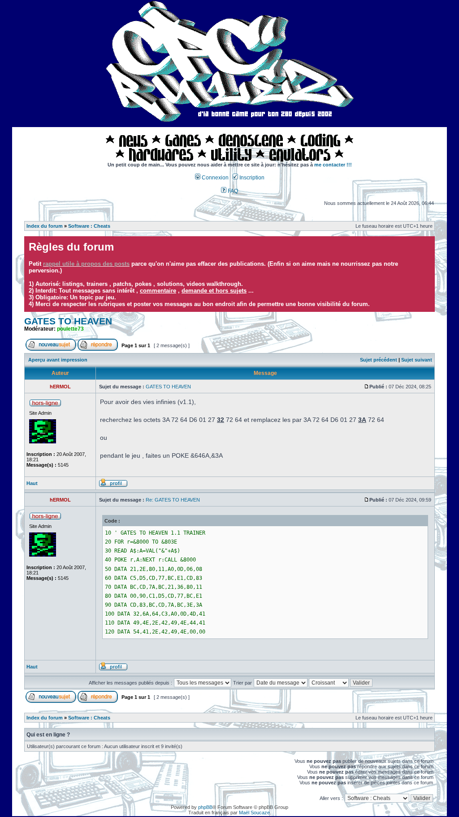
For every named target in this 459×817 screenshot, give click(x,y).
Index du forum (44, 226)
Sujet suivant (416, 359)
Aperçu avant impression (57, 359)
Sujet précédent (378, 359)
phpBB (205, 807)
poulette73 (70, 329)
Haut (32, 483)
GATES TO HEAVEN (68, 321)
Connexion (214, 177)
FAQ (232, 191)
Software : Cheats (89, 226)
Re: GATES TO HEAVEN (173, 499)
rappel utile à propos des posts (86, 263)
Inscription (251, 177)
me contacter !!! (333, 164)
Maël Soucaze (254, 812)
